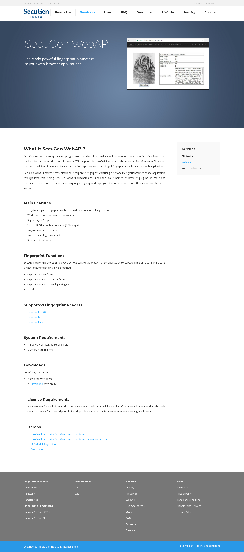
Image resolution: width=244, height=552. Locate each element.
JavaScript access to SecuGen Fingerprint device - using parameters (69, 439)
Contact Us (183, 487)
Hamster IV (33, 317)
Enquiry (130, 487)
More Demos (38, 449)
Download (37, 384)
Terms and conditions (188, 499)
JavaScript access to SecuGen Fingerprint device (58, 434)
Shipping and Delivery (189, 505)
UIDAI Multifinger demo (44, 444)
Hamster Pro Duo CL (34, 518)
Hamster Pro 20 (36, 312)
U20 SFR (79, 487)
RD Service (132, 493)
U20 (77, 493)
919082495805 (212, 3)
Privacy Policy (184, 493)
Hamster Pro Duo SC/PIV (37, 512)
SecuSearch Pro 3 (135, 505)
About (180, 481)
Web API (130, 499)
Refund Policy (184, 512)
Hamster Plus (35, 322)
